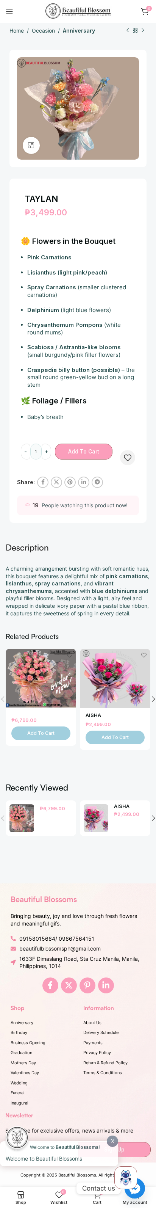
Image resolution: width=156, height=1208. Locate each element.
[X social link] (56, 482)
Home (16, 30)
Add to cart (83, 451)
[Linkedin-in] (106, 985)
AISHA (93, 715)
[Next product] (143, 31)
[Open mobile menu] (9, 11)
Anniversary (79, 30)
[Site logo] (78, 11)
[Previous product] (127, 31)
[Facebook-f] (50, 985)
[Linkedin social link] (83, 482)
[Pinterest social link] (70, 482)
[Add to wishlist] (127, 457)
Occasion (43, 30)
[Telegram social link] (97, 482)
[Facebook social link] (42, 482)
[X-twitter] (69, 985)
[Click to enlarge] (31, 145)
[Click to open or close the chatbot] (125, 1177)
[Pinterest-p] (87, 985)
